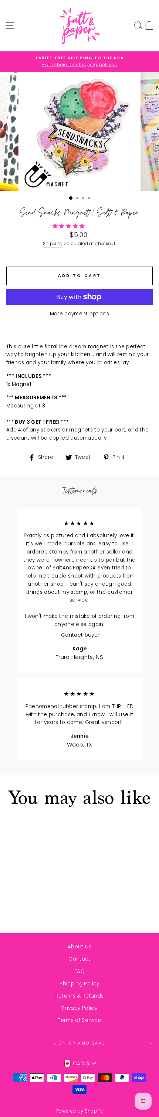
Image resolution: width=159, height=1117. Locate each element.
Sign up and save (79, 1043)
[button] (70, 226)
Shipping (53, 244)
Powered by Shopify (79, 1111)
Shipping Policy (79, 983)
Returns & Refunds (79, 995)
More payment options (79, 313)
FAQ (79, 971)
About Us (79, 946)
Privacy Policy (79, 1008)
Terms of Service (79, 1020)
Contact (79, 958)
